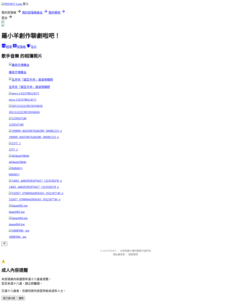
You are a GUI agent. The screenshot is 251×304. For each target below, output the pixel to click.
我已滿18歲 (9, 298)
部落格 (21, 46)
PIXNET (112, 250)
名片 (34, 46)
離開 (21, 298)
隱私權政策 (119, 254)
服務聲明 (133, 254)
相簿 (9, 46)
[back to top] (4, 243)
